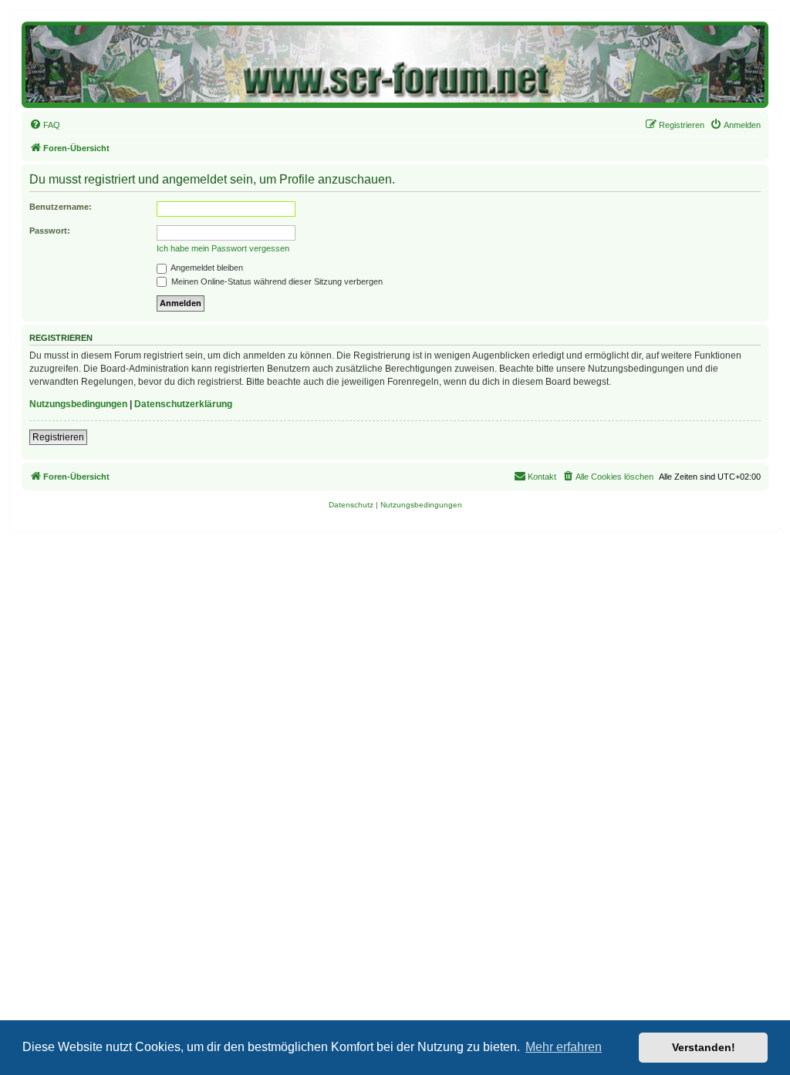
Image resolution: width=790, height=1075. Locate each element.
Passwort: (49, 230)
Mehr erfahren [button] (563, 1046)
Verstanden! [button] (703, 1047)
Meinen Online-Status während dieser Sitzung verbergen (276, 281)
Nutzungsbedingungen (78, 404)
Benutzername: (60, 206)
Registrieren (58, 437)
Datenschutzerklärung (183, 404)
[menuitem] (44, 125)
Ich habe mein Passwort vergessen (223, 248)
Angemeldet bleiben (206, 267)
